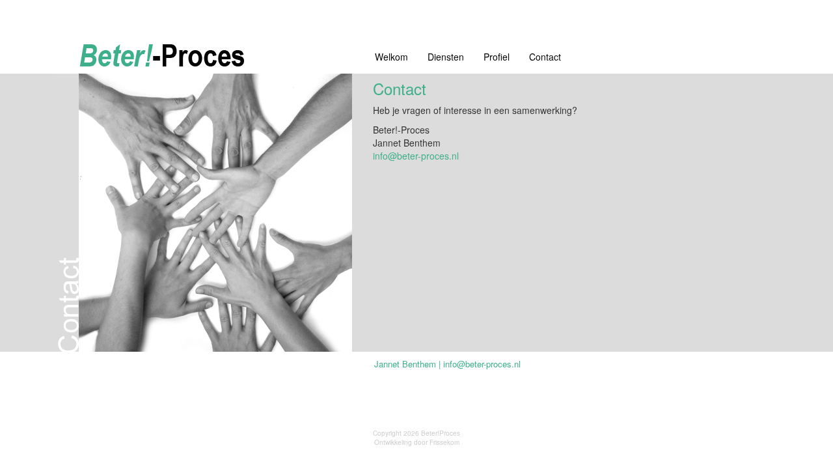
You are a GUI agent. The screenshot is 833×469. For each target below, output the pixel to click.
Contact (545, 56)
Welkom (391, 56)
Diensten (446, 56)
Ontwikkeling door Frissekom (416, 442)
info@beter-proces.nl (416, 155)
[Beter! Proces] (205, 57)
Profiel (497, 56)
